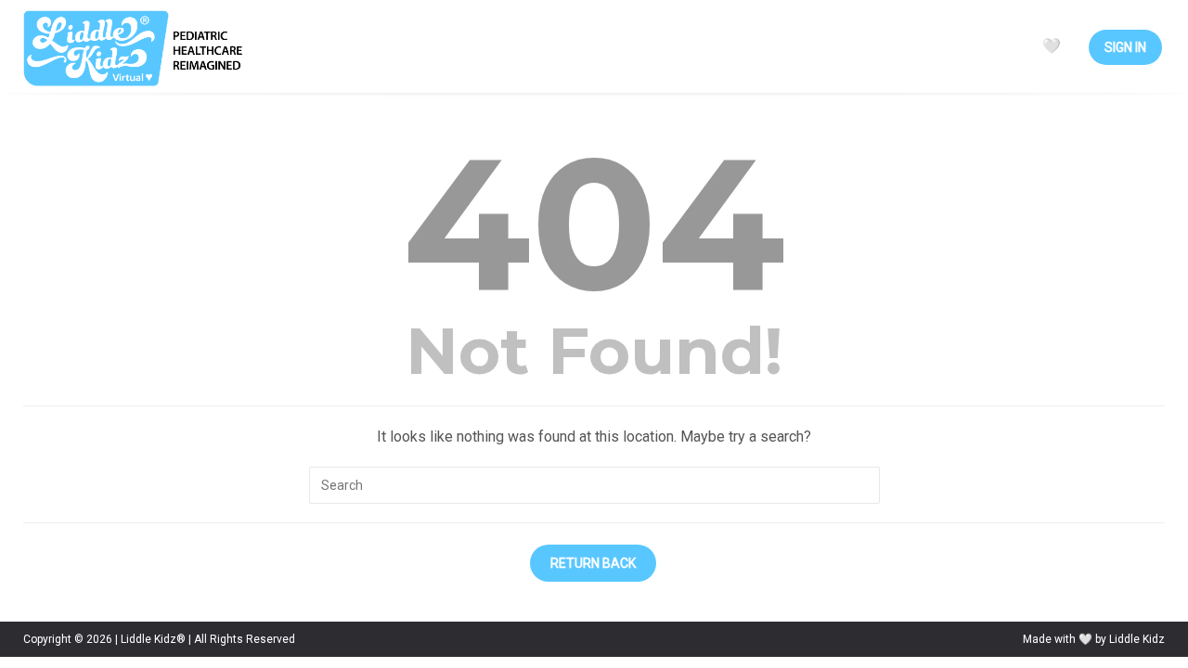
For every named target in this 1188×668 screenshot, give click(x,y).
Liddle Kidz (1137, 639)
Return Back (593, 563)
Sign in (1125, 47)
